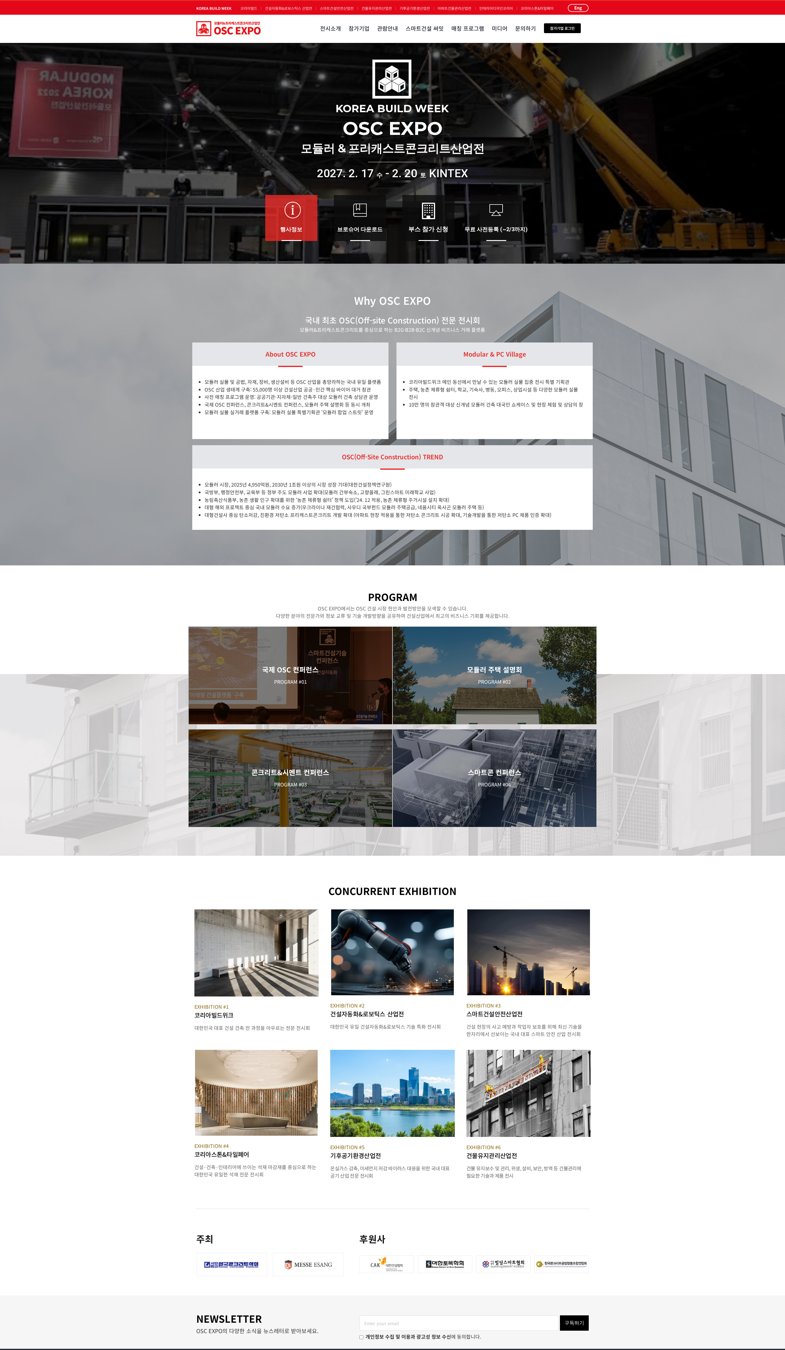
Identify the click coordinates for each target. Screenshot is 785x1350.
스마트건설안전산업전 (337, 8)
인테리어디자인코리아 (496, 8)
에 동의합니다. (423, 1336)
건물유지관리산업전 (377, 8)
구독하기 (574, 1322)
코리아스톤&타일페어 (537, 8)
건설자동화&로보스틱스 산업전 (288, 8)
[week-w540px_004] (528, 1052)
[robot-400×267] (392, 912)
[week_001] (256, 912)
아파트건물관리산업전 (454, 8)
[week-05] (392, 1052)
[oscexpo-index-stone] (256, 1052)
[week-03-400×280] (528, 912)
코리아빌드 (248, 8)
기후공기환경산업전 (415, 8)
